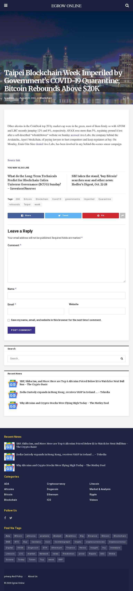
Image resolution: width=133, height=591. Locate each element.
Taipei (27, 204)
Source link (14, 160)
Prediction (68, 553)
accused (75, 135)
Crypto (78, 541)
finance (70, 547)
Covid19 (56, 199)
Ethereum (52, 494)
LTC (21, 553)
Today (21, 559)
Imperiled (89, 199)
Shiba (112, 553)
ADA (6, 484)
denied (39, 144)
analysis (44, 536)
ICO (49, 500)
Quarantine (105, 199)
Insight (94, 547)
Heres (82, 547)
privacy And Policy (13, 576)
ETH (45, 547)
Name (12, 289)
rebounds (14, 204)
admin (10, 98)
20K (18, 199)
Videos (94, 500)
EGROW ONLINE (66, 6)
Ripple (93, 494)
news (55, 553)
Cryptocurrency (56, 484)
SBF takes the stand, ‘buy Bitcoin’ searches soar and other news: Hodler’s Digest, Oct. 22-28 (94, 180)
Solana (10, 559)
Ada (8, 536)
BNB (8, 541)
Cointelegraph (62, 541)
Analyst (57, 536)
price (82, 553)
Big (82, 536)
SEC (102, 553)
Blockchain (45, 98)
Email (12, 304)
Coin (47, 541)
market (31, 553)
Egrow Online (18, 583)
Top (42, 559)
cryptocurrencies (95, 541)
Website (73, 304)
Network (44, 553)
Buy (25, 541)
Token (32, 559)
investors (115, 547)
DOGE (20, 547)
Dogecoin (52, 489)
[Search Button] (121, 358)
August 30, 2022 (28, 98)
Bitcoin (28, 199)
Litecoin (94, 484)
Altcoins (9, 489)
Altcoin (18, 536)
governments (72, 199)
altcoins (31, 536)
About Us (32, 576)
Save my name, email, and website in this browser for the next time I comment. (56, 320)
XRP (61, 559)
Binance (92, 536)
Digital (9, 547)
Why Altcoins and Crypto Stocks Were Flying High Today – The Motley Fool (64, 403)
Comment (14, 245)
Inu (104, 547)
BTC (17, 541)
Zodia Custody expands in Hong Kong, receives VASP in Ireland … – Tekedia (65, 392)
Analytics (71, 536)
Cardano (36, 541)
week (37, 204)
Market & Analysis (100, 489)
